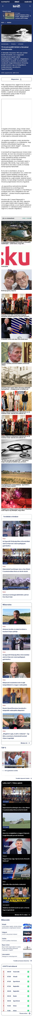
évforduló (20, 44)
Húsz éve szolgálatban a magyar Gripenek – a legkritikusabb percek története (16, 834)
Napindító (16, 986)
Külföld (9, 22)
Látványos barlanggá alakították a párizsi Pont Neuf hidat (16, 596)
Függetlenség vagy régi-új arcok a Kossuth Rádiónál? (16, 860)
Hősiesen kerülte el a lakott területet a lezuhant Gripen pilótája (15, 630)
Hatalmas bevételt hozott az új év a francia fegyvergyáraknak (16, 909)
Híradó (4, 924)
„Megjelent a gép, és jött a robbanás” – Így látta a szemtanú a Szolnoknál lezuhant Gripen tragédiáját (16, 736)
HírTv (2, 22)
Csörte (4, 938)
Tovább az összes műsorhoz (21, 960)
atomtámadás (4, 44)
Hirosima (13, 44)
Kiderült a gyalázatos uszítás (10, 770)
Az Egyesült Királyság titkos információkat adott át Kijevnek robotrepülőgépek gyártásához (16, 543)
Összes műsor (23, 1013)
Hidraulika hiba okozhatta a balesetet (14, 884)
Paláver (5, 856)
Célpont (4, 932)
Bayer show (6, 945)
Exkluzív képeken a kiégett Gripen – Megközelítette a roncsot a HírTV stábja (22, 16)
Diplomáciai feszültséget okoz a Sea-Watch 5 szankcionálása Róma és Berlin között (16, 570)
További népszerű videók (22, 778)
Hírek (4, 538)
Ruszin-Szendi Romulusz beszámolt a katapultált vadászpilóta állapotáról (14, 709)
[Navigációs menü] (2, 6)
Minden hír (24, 743)
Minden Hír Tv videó (21, 915)
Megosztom (15, 79)
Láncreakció (6, 905)
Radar (4, 592)
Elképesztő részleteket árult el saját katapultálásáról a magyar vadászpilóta (15, 684)
